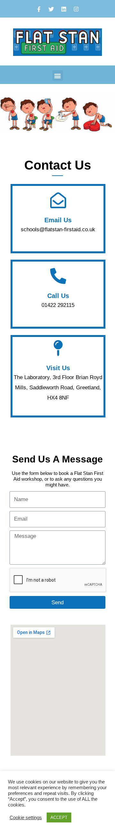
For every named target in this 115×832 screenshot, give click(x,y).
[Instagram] (76, 9)
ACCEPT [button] (58, 817)
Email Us (58, 220)
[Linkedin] (63, 9)
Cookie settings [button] (26, 817)
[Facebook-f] (39, 9)
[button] (57, 75)
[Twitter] (51, 9)
